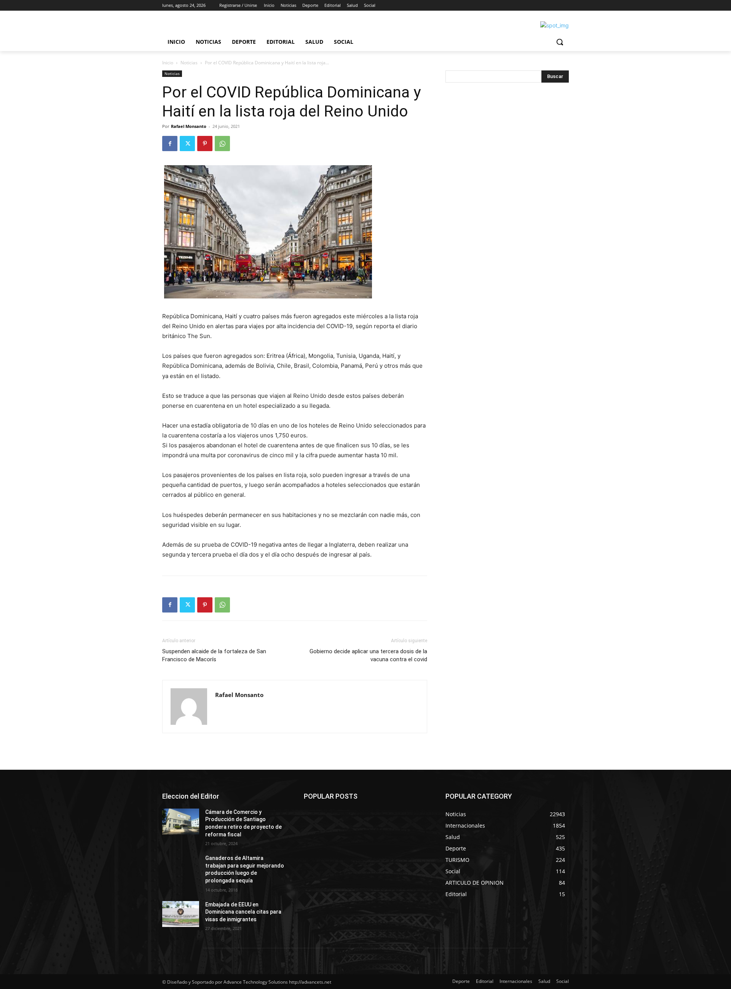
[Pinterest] (204, 143)
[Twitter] (187, 143)
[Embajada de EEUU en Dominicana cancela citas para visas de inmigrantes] (180, 914)
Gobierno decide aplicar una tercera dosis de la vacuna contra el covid (368, 655)
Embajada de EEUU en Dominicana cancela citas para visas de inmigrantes (243, 911)
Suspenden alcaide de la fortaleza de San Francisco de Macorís (214, 655)
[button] (560, 42)
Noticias (189, 62)
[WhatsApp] (222, 143)
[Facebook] (169, 143)
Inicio (167, 62)
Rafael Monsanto (188, 126)
